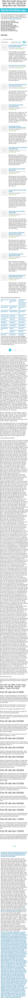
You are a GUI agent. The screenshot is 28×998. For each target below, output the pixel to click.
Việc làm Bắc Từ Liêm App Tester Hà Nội (17, 190)
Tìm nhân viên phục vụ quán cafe (13, 963)
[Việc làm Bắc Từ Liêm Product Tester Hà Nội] (4, 214)
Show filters (4, 42)
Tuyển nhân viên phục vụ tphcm (13, 969)
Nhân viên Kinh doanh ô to (8, 962)
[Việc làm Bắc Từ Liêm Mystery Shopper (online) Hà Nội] (4, 235)
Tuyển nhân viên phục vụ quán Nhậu (14, 967)
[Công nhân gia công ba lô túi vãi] (4, 68)
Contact (14, 846)
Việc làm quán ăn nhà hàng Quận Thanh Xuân (22, 307)
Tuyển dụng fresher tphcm (13, 988)
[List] (24, 42)
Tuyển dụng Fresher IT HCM (8, 986)
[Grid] (26, 42)
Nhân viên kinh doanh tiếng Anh (9, 956)
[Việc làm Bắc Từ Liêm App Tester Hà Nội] (4, 192)
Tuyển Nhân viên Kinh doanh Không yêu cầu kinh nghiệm (12, 958)
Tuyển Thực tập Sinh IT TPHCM (9, 992)
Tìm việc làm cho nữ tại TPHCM (9, 933)
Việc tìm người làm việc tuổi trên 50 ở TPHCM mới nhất (14, 938)
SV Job (3, 853)
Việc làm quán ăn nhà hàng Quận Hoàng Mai (22, 311)
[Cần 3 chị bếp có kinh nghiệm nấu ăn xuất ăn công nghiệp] (4, 47)
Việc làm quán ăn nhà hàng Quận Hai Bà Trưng (13, 307)
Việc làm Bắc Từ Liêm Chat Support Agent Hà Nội (16, 254)
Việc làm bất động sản (18, 853)
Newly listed (17, 42)
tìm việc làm (4, 852)
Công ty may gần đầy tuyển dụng (14, 939)
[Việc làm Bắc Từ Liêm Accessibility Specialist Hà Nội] (4, 150)
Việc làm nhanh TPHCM (12, 937)
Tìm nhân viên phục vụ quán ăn (15, 971)
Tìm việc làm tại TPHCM (18, 932)
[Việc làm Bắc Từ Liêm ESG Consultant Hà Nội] (4, 107)
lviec (6, 853)
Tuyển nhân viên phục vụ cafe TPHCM (11, 969)
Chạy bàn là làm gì (6, 974)
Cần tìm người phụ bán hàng (12, 954)
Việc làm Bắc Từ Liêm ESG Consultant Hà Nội (16, 105)
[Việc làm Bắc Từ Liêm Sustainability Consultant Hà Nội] (4, 128)
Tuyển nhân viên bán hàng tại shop (15, 950)
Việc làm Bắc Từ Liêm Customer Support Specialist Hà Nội (17, 275)
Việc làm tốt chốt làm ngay (13, 10)
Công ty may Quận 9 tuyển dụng (11, 944)
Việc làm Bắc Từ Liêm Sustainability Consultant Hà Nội (17, 126)
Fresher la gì (21, 985)
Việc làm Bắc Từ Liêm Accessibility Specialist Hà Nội (18, 148)
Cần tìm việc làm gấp (6, 932)
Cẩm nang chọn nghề (15, 18)
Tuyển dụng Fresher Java (18, 989)
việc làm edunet (11, 856)
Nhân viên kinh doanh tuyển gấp (16, 955)
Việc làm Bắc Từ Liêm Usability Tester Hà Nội (17, 169)
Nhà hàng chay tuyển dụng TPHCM (14, 972)
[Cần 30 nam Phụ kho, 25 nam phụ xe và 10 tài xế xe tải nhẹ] (4, 87)
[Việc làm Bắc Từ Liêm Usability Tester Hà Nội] (4, 171)
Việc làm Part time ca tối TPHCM (15, 982)
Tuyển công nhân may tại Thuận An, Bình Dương (14, 947)
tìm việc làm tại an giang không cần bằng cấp (13, 854)
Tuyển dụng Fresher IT (12, 985)
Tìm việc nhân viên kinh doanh (18, 960)
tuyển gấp (14, 852)
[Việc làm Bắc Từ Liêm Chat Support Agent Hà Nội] (4, 256)
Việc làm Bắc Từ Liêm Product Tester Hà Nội (17, 211)
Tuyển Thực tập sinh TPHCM (17, 990)
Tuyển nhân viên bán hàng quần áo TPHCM (12, 951)
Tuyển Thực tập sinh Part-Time (13, 997)
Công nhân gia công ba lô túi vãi (17, 65)
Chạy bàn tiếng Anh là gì (17, 974)
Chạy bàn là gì (21, 973)
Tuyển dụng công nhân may (19, 945)
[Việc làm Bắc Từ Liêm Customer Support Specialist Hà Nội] (4, 277)
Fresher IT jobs (5, 990)
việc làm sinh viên (22, 852)
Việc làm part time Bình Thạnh (14, 982)
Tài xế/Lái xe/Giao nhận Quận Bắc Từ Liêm (12, 301)
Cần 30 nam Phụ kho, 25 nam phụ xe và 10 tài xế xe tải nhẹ (18, 85)
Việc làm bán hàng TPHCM (8, 948)
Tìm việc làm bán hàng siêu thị (14, 951)
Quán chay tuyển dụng (7, 975)
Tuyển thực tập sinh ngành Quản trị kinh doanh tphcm (13, 993)
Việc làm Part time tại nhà (12, 979)
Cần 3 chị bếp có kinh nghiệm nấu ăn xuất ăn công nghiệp (18, 45)
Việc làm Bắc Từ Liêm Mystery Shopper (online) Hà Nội (17, 233)
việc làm (9, 852)
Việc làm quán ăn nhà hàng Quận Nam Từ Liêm (5, 328)
